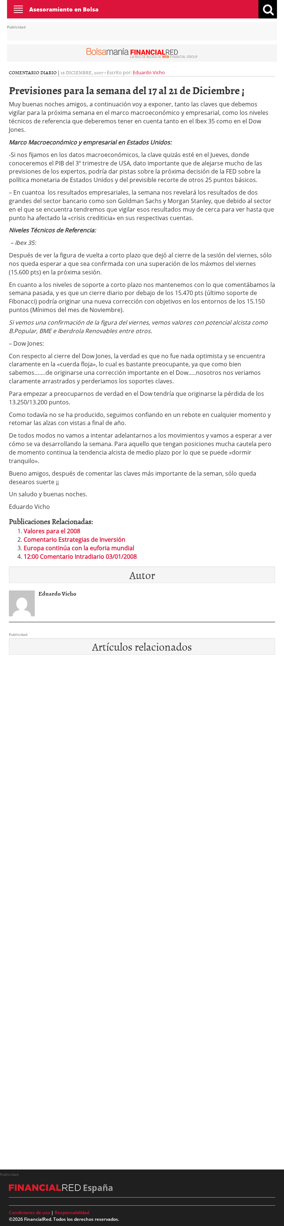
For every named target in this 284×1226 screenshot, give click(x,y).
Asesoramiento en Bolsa (63, 9)
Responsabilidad (72, 1212)
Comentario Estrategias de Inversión (74, 539)
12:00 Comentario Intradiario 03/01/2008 (80, 556)
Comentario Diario (33, 72)
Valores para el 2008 (52, 531)
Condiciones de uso (29, 1212)
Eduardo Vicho (149, 72)
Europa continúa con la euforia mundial (79, 548)
